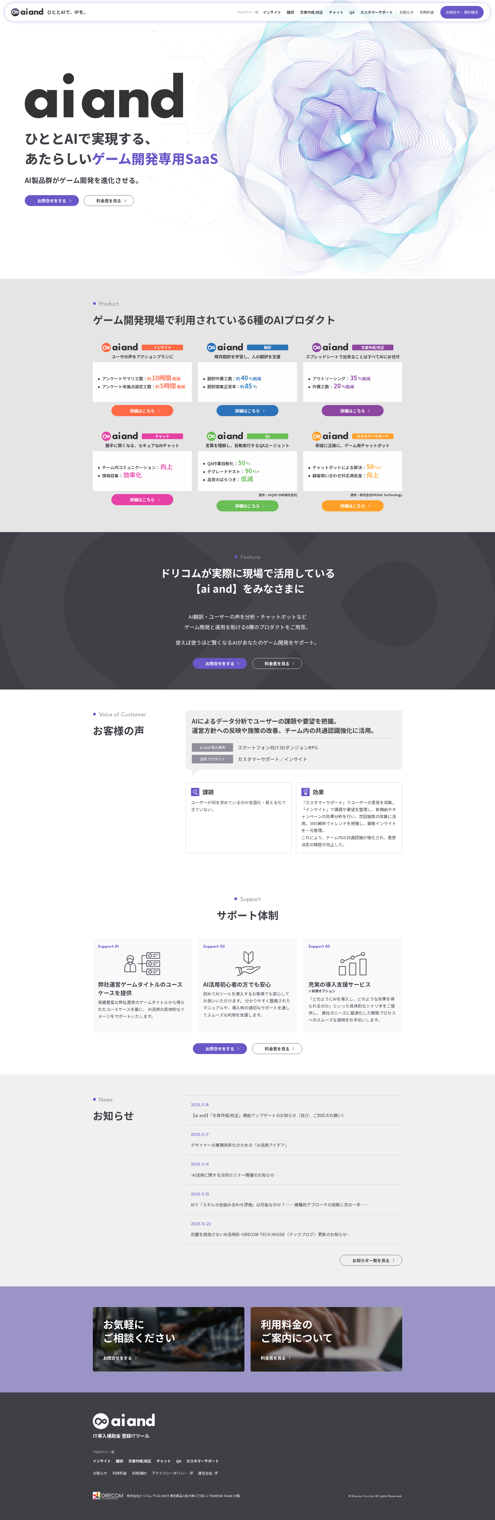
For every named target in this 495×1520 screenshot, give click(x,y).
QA (351, 12)
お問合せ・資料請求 (462, 12)
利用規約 (139, 1473)
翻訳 (290, 12)
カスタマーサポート (376, 12)
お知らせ (406, 12)
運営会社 (205, 1473)
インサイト (272, 12)
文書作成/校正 (311, 12)
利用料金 (427, 12)
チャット (336, 12)
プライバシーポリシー (170, 1473)
